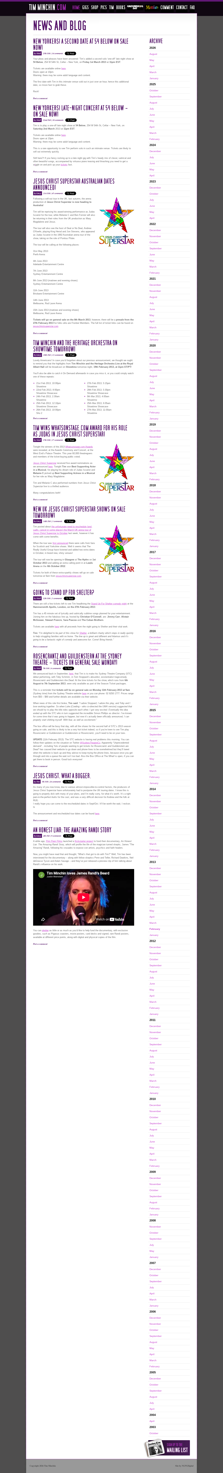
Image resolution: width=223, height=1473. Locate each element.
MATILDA (152, 8)
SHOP (94, 8)
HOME (76, 8)
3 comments (57, 521)
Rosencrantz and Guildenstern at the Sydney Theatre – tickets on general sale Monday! (77, 659)
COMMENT (167, 8)
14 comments (57, 53)
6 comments (56, 668)
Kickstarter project (84, 841)
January (153, 78)
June (152, 114)
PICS (104, 8)
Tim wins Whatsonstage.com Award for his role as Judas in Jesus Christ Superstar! (80, 431)
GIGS (85, 8)
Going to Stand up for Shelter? (63, 593)
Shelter (82, 633)
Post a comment (40, 98)
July (151, 108)
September (155, 96)
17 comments (57, 440)
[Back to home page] (47, 9)
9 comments (56, 835)
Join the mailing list (167, 1448)
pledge (45, 930)
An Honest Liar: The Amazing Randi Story (72, 830)
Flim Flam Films (54, 841)
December (155, 151)
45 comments (57, 193)
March (152, 72)
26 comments (55, 781)
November (155, 236)
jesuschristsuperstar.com (45, 326)
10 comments (58, 120)
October (153, 90)
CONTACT (181, 8)
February (154, 139)
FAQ (192, 8)
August (153, 54)
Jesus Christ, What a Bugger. (62, 776)
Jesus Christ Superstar (44, 463)
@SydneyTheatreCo (90, 742)
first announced (60, 543)
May (151, 60)
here (63, 68)
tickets (64, 164)
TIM (111, 8)
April (151, 66)
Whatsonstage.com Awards (79, 446)
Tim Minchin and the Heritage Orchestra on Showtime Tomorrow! (75, 346)
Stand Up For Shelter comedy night (109, 603)
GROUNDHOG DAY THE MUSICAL (135, 7)
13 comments (57, 354)
